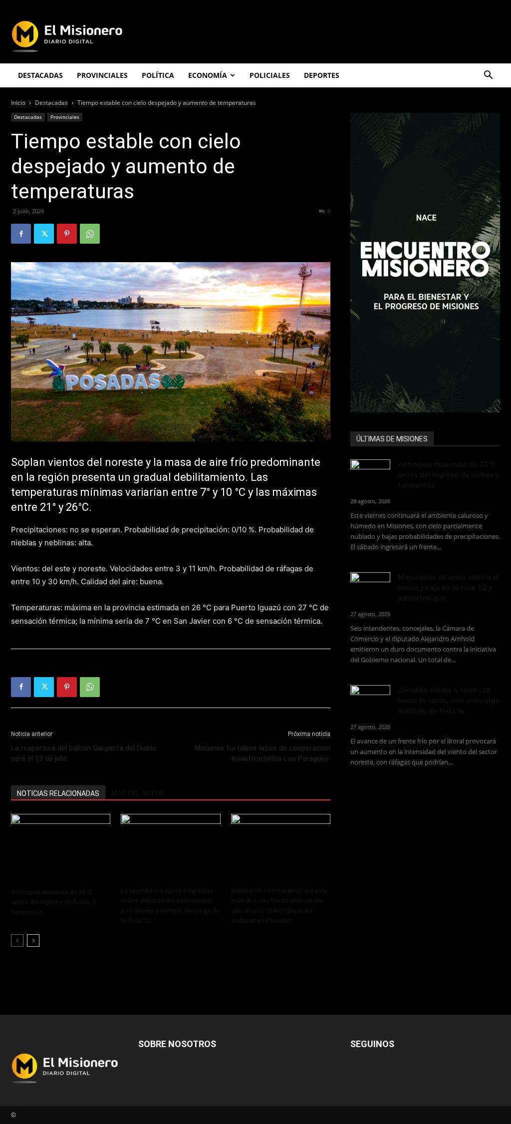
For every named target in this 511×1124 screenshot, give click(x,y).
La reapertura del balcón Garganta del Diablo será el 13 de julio (84, 753)
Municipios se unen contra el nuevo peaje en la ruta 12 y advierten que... (448, 588)
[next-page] (33, 940)
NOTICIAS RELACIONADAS (58, 793)
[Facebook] (21, 234)
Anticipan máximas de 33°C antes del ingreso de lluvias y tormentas (53, 902)
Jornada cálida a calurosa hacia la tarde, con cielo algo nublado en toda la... (449, 701)
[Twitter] (44, 234)
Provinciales (64, 116)
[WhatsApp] (90, 234)
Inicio (18, 102)
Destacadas (51, 102)
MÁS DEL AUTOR (138, 793)
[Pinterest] (67, 234)
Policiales (270, 75)
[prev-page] (17, 940)
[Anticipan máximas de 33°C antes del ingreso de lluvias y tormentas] (60, 849)
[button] (488, 76)
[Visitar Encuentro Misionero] (425, 262)
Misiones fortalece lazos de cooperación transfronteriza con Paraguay (262, 753)
